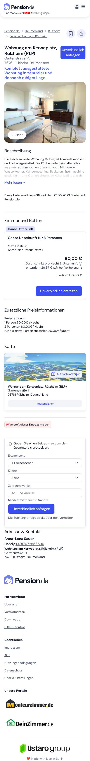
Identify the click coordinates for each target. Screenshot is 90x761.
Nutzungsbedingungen (20, 663)
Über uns (10, 604)
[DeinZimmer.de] (29, 729)
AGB (7, 655)
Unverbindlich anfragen (73, 52)
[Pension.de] (20, 6)
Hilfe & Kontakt (14, 627)
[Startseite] (27, 579)
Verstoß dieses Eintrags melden (29, 424)
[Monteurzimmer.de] (29, 710)
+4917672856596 (30, 544)
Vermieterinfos (14, 612)
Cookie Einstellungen (18, 678)
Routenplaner (45, 403)
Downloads (12, 619)
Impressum (12, 647)
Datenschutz (13, 670)
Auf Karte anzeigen (68, 374)
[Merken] (70, 33)
